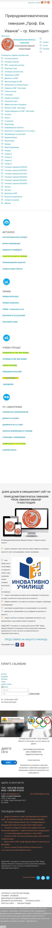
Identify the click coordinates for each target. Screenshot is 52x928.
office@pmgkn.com (13, 794)
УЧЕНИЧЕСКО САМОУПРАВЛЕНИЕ (15, 412)
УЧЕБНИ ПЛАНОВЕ (10, 365)
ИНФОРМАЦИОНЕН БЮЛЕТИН (14, 262)
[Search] (4, 687)
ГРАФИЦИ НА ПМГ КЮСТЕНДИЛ (15, 359)
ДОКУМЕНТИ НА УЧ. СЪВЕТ (13, 425)
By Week (4, 679)
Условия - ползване (9, 896)
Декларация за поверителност (14, 898)
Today (3, 682)
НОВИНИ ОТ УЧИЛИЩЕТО (12, 250)
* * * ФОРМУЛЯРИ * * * (10, 378)
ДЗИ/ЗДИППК (8, 384)
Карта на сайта (7, 903)
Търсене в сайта (34, 2)
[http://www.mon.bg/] (12, 720)
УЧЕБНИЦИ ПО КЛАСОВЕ (12, 372)
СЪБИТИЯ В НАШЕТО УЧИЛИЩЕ (15, 256)
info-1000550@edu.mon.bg (39, 794)
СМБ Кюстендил (24, 903)
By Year (4, 674)
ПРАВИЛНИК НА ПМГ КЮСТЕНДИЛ (16, 353)
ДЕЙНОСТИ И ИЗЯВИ (11, 418)
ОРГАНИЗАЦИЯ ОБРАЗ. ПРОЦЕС (15, 237)
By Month (4, 677)
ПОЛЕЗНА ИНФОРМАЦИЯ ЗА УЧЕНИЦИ (17, 431)
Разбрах (3, 927)
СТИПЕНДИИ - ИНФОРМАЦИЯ (14, 437)
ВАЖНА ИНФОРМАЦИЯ (11, 243)
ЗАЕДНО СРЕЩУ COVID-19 (12, 269)
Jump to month (6, 684)
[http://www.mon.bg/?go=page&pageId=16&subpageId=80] (39, 723)
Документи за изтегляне (11, 901)
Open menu (5, 36)
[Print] (5, 670)
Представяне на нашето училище (26, 639)
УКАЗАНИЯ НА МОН (10, 322)
